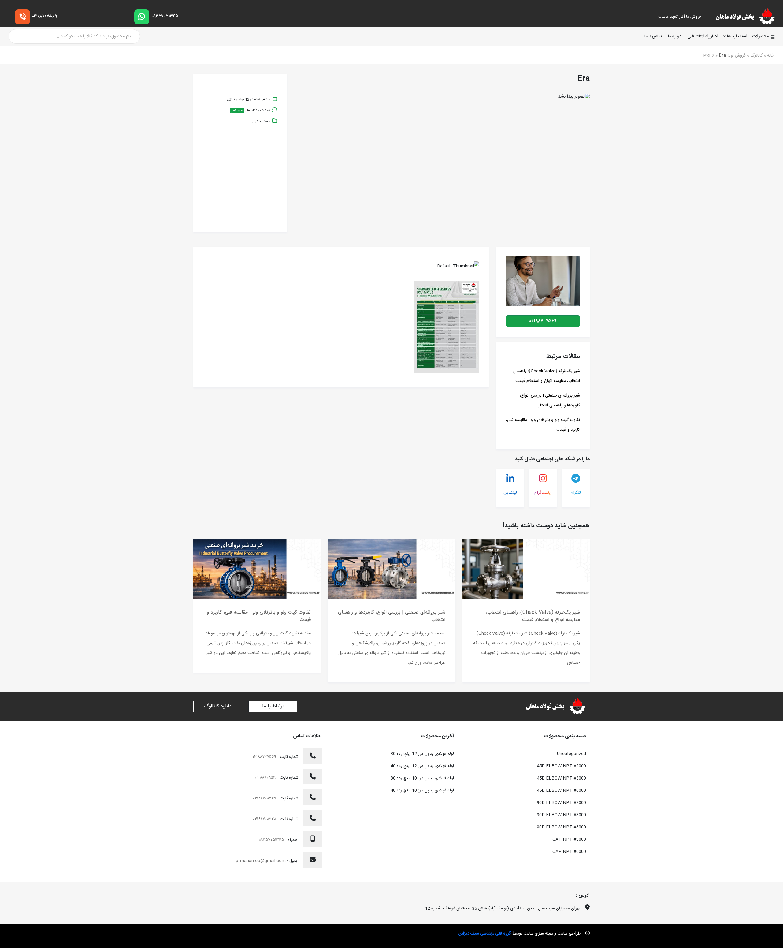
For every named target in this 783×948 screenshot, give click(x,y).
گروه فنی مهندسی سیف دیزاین (484, 933)
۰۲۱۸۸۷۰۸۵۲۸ (265, 819)
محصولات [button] (760, 36)
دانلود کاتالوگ (218, 706)
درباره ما (674, 36)
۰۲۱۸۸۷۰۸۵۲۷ (265, 798)
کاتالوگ (756, 55)
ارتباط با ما (273, 706)
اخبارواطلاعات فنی (703, 36)
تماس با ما (653, 36)
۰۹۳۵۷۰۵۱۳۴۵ (165, 16)
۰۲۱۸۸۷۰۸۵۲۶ (266, 777)
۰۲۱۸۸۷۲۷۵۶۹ (44, 16)
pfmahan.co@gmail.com (261, 861)
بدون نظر (237, 110)
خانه (770, 55)
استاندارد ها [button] (737, 36)
